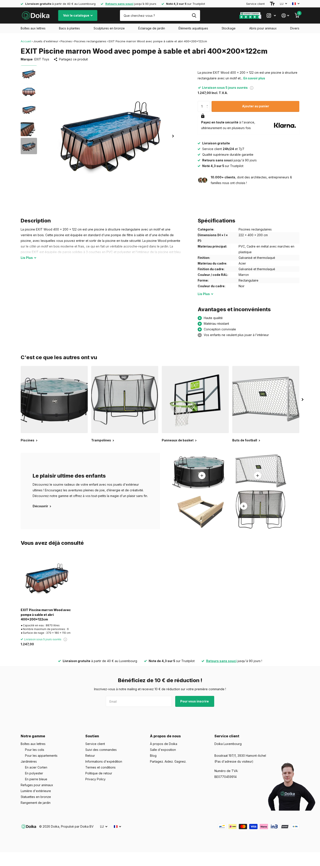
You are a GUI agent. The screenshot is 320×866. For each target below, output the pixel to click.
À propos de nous (165, 736)
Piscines (66, 41)
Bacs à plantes (69, 28)
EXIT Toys (41, 59)
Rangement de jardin (36, 803)
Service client (255, 3)
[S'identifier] (285, 15)
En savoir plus (254, 78)
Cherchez (194, 15)
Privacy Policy (95, 779)
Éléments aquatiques (193, 28)
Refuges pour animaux (37, 785)
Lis (27, 258)
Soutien (92, 736)
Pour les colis (34, 750)
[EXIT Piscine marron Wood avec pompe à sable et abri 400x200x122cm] (47, 578)
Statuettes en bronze (36, 797)
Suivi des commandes (101, 750)
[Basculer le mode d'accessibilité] (272, 4)
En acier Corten (36, 767)
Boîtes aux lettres (33, 28)
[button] (173, 136)
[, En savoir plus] (271, 15)
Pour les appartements (41, 755)
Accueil (26, 41)
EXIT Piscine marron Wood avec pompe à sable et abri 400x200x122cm (46, 614)
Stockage (229, 28)
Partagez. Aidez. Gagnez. (168, 761)
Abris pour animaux (263, 28)
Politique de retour (98, 773)
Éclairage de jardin (151, 28)
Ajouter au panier (255, 106)
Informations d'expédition (103, 761)
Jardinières (29, 761)
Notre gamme (33, 736)
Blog (153, 755)
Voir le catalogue (76, 15)
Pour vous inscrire (194, 701)
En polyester (34, 773)
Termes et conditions (100, 767)
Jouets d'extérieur (45, 41)
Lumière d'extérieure (36, 791)
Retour (90, 755)
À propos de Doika (163, 744)
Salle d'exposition (163, 750)
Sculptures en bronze (109, 28)
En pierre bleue (36, 779)
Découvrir (41, 506)
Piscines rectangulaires (90, 41)
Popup (251, 87)
